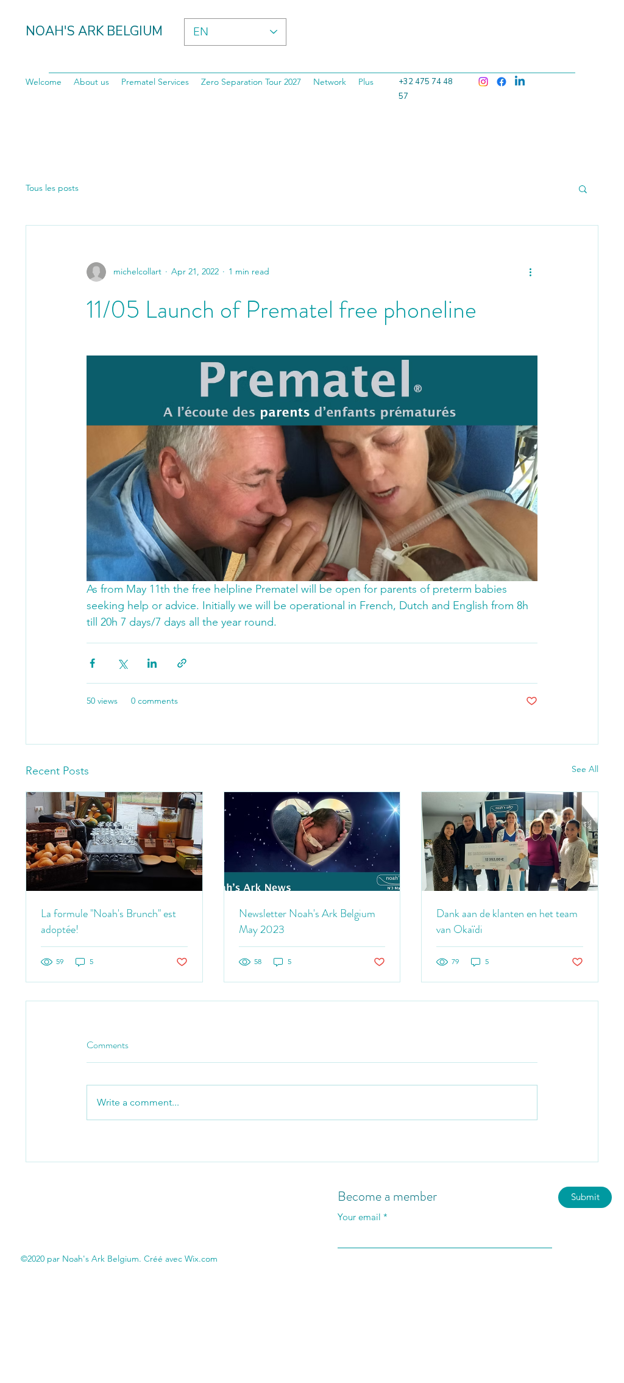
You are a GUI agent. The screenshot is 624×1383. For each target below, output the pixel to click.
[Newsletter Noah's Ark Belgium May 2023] (312, 841)
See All (585, 768)
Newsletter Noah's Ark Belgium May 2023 (307, 921)
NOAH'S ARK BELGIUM (94, 31)
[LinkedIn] (520, 82)
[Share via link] (182, 663)
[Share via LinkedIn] (152, 663)
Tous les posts (52, 187)
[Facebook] (501, 82)
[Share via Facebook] (92, 663)
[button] (583, 188)
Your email (359, 1216)
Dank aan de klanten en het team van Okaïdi (507, 921)
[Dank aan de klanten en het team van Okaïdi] (510, 841)
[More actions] (530, 272)
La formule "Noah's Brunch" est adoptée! (108, 921)
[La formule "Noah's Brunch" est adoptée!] (114, 841)
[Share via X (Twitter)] (122, 663)
